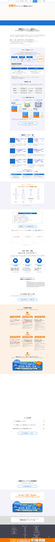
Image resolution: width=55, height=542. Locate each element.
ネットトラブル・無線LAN (14, 529)
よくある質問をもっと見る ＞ (27, 433)
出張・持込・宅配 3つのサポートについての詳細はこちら (17, 43)
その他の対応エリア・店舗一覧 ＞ (27, 299)
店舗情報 (13, 343)
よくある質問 (36, 530)
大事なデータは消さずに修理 (36, 532)
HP (25, 532)
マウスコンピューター (25, 534)
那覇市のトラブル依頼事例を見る (27, 226)
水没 (13, 530)
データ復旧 (14, 532)
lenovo (25, 533)
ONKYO (25, 535)
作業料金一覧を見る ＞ (29, 60)
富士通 (25, 529)
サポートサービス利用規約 (36, 534)
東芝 (25, 530)
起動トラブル (14, 528)
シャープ (25, 537)
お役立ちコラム (36, 528)
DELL (25, 528)
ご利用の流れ (36, 529)
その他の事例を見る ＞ (27, 486)
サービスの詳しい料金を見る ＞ (27, 123)
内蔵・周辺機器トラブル (14, 533)
